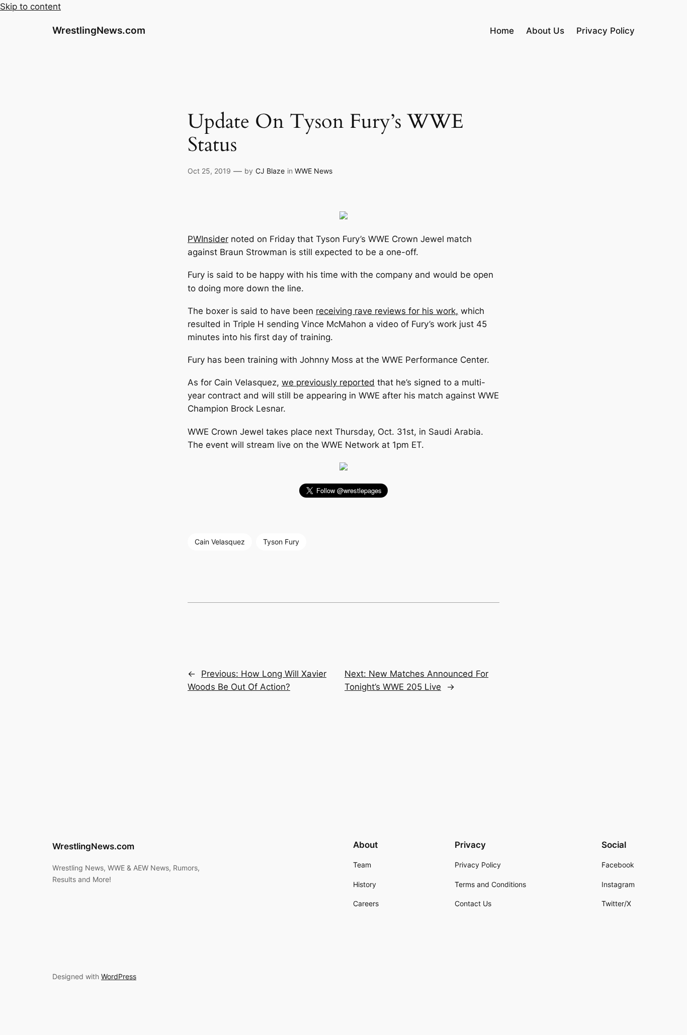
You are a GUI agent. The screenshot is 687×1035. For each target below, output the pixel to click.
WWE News (313, 171)
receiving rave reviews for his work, (387, 311)
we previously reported (328, 382)
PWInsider (208, 239)
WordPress (118, 976)
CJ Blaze (270, 171)
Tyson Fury (281, 541)
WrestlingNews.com (98, 30)
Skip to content (30, 7)
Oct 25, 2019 (209, 171)
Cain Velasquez (220, 541)
